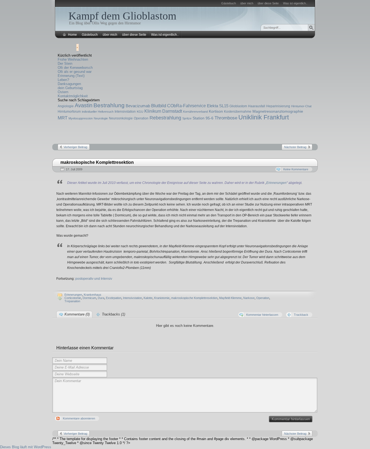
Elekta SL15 (217, 105)
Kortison (216, 111)
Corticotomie (72, 298)
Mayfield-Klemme (230, 298)
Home (72, 35)
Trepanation (72, 301)
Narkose (249, 298)
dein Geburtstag (70, 88)
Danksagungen (69, 84)
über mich (246, 3)
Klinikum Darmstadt (163, 111)
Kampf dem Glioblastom (122, 16)
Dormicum (89, 298)
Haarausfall (256, 106)
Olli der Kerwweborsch (75, 68)
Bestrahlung (109, 105)
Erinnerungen (276, 183)
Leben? (63, 80)
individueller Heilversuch (97, 111)
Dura (101, 298)
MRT (62, 118)
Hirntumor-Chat (301, 106)
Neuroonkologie (121, 118)
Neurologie (101, 118)
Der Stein (65, 63)
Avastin (83, 105)
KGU (140, 111)
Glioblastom (238, 106)
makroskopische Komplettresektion (194, 298)
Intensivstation (125, 111)
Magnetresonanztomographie (277, 111)
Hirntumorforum (69, 111)
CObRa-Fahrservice (186, 105)
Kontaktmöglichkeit (73, 96)
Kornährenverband (195, 111)
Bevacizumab (138, 105)
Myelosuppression (81, 118)
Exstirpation (113, 298)
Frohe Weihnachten (73, 59)
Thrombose (226, 118)
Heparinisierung (278, 106)
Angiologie (66, 106)
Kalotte (148, 298)
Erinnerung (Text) (71, 76)
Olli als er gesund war (75, 72)
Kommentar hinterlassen (291, 419)
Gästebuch (228, 3)
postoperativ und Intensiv (93, 279)
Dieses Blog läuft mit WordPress (25, 447)
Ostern (63, 92)
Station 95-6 (203, 118)
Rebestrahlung (165, 118)
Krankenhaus (92, 294)
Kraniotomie (162, 298)
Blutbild (158, 105)
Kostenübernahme (237, 111)
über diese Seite (268, 3)
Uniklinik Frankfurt (263, 117)
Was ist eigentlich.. (295, 3)
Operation (141, 118)
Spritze (187, 118)
